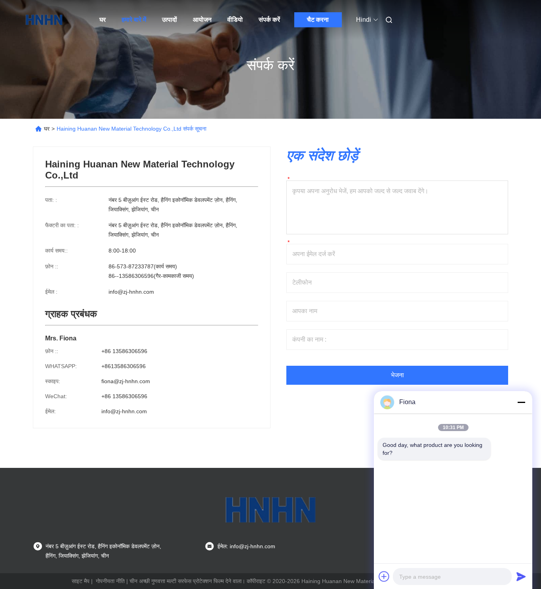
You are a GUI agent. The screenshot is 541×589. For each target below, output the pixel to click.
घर (102, 19)
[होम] (44, 20)
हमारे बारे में (134, 19)
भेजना (397, 375)
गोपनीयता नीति (110, 581)
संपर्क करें (269, 19)
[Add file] (384, 576)
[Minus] (521, 402)
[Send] (521, 576)
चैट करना (318, 19)
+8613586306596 (123, 366)
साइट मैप (81, 581)
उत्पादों (169, 19)
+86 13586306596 (124, 351)
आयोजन (202, 19)
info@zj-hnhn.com (131, 292)
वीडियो (235, 19)
